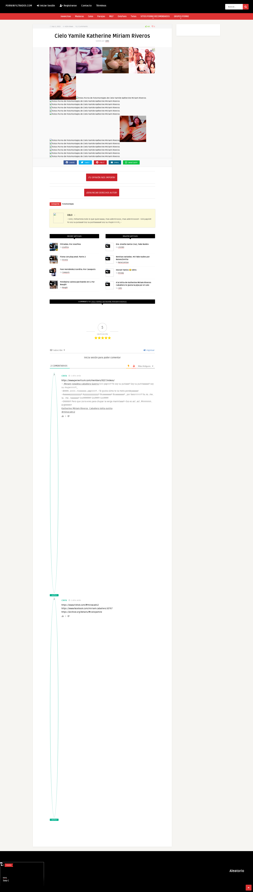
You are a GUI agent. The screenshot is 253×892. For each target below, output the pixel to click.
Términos (101, 5)
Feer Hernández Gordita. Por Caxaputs (77, 269)
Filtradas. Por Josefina (70, 244)
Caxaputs (66, 272)
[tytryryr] (85, 156)
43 (148, 26)
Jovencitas (66, 16)
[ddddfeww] (142, 71)
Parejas (101, 16)
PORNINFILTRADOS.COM (19, 5)
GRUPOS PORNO (181, 16)
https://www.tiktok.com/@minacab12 (80, 605)
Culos (90, 16)
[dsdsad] (63, 98)
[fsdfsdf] (85, 107)
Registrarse (70, 5)
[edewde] (111, 98)
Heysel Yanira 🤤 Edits (126, 270)
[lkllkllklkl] (85, 140)
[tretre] (85, 153)
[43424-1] (89, 71)
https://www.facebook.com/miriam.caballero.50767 (87, 608)
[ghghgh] (85, 111)
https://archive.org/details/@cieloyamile (81, 612)
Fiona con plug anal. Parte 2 (73, 257)
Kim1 (5, 878)
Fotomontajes (68, 204)
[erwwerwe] (85, 101)
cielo (107, 41)
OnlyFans (122, 16)
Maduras (79, 16)
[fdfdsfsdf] (85, 104)
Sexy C (6, 880)
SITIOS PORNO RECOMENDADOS (155, 16)
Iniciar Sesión (47, 5)
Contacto (86, 5)
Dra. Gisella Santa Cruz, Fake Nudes (132, 244)
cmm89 (121, 247)
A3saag (121, 273)
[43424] (63, 71)
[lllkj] (133, 140)
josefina (65, 247)
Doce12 (65, 260)
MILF (111, 16)
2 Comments (83, 26)
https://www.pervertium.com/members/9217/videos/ (87, 380)
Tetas (133, 16)
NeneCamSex (123, 262)
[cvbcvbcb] (115, 71)
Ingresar (150, 350)
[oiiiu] (85, 147)
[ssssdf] (85, 150)
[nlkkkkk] (85, 143)
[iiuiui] (85, 114)
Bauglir (65, 288)
